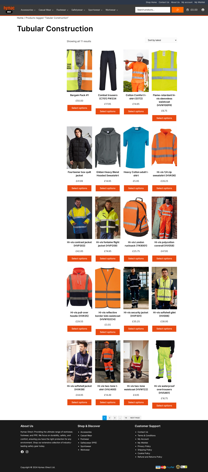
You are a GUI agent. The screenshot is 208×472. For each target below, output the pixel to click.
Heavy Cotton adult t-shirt (136, 174)
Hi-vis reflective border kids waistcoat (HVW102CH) (107, 316)
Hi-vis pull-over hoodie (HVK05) (79, 314)
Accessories (27, 9)
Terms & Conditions (147, 435)
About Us (175, 2)
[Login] (203, 10)
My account (187, 2)
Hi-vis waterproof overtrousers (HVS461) (164, 389)
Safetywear (77, 9)
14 (126, 418)
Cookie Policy (144, 453)
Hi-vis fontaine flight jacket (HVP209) (107, 244)
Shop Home (151, 2)
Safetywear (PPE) (89, 442)
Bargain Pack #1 (79, 95)
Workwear (111, 9)
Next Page (135, 418)
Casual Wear (45, 9)
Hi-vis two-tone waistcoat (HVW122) (136, 388)
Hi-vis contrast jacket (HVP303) (79, 244)
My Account (143, 439)
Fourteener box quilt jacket (79, 174)
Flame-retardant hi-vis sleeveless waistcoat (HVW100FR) (164, 100)
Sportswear (94, 9)
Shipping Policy (145, 450)
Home (20, 17)
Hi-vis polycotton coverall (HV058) (164, 244)
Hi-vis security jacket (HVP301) (136, 314)
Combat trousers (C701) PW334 (107, 97)
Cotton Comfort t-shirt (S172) (136, 97)
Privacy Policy (144, 446)
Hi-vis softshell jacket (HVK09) (79, 388)
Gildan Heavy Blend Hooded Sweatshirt (107, 174)
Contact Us (164, 2)
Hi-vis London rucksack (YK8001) (136, 244)
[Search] (178, 10)
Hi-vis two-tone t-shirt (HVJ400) (107, 388)
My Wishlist (200, 2)
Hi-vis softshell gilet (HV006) (164, 314)
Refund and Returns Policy (150, 457)
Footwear (61, 9)
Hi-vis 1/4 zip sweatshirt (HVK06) (164, 174)
